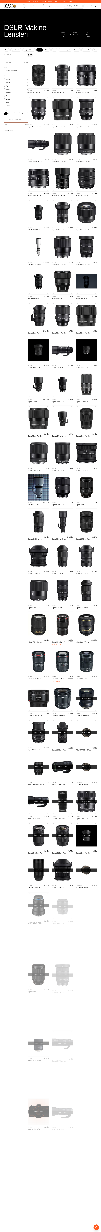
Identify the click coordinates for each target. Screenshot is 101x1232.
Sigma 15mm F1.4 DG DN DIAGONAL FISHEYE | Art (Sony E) (35, 333)
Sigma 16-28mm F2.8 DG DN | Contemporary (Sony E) (59, 853)
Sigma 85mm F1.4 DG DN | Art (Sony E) (59, 298)
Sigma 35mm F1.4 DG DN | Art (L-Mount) (83, 505)
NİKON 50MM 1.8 (81, 922)
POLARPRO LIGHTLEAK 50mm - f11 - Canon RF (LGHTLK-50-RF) (83, 1059)
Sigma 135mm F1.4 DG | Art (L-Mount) (35, 401)
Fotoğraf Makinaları (29, 50)
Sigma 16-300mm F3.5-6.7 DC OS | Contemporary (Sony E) (59, 573)
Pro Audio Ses (86, 50)
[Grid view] (28, 55)
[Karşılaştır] (87, 6)
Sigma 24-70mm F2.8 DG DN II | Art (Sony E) (83, 264)
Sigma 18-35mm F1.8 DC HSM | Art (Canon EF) (59, 750)
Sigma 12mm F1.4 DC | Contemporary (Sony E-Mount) (83, 367)
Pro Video (76, 50)
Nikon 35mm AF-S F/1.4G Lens (83, 642)
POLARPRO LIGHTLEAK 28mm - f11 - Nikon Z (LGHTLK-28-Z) (83, 750)
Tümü (6, 50)
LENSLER (17, 18)
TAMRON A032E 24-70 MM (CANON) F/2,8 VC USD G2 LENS (35, 1059)
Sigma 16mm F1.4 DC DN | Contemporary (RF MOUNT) (59, 470)
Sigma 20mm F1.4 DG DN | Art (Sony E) (83, 127)
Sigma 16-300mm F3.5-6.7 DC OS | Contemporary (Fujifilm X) (83, 608)
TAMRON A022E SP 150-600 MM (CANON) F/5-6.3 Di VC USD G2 (35, 818)
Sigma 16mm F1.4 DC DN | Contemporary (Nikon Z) (83, 436)
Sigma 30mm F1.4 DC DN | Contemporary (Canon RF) (35, 470)
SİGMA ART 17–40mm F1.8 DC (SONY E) (35, 298)
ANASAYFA (7, 18)
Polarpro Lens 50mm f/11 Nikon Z (83, 1196)
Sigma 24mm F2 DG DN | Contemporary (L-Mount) (59, 1093)
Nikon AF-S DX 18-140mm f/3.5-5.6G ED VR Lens (35, 642)
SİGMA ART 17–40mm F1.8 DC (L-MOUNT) (35, 230)
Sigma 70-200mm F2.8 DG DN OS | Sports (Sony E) (59, 367)
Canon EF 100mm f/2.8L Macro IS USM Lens (59, 642)
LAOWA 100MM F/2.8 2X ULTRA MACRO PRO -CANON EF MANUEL (59, 818)
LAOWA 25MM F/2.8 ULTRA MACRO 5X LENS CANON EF (35, 1025)
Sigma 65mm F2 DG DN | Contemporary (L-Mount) (83, 1093)
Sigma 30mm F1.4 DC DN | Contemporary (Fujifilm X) (59, 161)
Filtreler (47, 50)
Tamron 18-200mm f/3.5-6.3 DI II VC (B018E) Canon (37, 784)
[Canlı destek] (96, 1227)
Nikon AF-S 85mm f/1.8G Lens (59, 1231)
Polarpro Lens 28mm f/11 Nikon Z (59, 1196)
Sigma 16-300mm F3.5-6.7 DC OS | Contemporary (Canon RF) (35, 539)
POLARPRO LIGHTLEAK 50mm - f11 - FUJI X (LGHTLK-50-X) (83, 784)
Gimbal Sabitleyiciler (65, 50)
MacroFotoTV (57, 6)
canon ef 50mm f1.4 (34, 1128)
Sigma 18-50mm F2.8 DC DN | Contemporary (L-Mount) (59, 92)
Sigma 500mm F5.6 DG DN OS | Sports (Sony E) (59, 539)
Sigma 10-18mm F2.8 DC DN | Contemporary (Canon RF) (83, 470)
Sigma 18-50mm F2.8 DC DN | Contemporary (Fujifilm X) (59, 1025)
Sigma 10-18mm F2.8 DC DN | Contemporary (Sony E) (35, 573)
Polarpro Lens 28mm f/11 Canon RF (83, 1162)
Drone (54, 50)
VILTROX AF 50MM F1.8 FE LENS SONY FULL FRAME (59, 922)
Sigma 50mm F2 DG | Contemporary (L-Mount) (59, 195)
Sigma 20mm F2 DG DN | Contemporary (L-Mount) (83, 818)
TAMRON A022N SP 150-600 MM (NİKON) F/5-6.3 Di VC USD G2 (59, 1128)
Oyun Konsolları (16, 50)
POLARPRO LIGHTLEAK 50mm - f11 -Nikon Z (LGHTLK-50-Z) (83, 887)
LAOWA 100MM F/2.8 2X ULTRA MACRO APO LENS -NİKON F (35, 887)
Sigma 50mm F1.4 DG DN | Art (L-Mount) (59, 333)
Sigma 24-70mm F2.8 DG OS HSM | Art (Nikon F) (83, 195)
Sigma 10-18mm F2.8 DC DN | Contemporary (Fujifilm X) (59, 887)
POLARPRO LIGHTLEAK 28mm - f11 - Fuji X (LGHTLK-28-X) (83, 990)
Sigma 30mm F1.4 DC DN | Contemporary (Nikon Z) (35, 608)
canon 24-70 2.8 (81, 1025)
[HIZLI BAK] (38, 75)
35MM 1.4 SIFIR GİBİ (35, 1093)
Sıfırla (26, 62)
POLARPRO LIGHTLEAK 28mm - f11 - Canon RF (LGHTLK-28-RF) (35, 1162)
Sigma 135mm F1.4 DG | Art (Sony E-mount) (59, 436)
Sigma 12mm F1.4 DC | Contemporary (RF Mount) (35, 367)
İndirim (17, 113)
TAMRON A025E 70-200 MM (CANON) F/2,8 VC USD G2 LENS (59, 784)
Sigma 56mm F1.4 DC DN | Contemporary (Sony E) (59, 127)
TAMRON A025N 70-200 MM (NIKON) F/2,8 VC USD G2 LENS (35, 956)
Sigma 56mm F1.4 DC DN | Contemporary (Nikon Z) (83, 230)
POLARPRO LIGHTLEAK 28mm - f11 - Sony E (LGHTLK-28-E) (59, 956)
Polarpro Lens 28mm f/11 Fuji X (35, 1196)
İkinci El (50, 6)
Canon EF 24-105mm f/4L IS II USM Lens (59, 679)
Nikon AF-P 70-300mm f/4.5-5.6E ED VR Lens (83, 1231)
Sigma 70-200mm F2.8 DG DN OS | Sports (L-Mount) (35, 161)
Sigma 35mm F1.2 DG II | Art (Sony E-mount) (59, 401)
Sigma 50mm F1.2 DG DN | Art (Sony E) (59, 505)
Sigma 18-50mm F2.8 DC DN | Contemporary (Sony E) (83, 573)
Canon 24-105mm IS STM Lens (83, 679)
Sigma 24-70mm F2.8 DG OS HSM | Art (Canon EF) (35, 750)
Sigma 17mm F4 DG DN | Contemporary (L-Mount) (35, 195)
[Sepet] (95, 6)
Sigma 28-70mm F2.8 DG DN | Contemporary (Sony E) (35, 92)
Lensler (40, 50)
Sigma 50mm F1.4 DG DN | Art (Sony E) (35, 127)
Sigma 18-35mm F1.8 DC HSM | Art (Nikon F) (83, 956)
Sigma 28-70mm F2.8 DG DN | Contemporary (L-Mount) (83, 539)
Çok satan (24, 113)
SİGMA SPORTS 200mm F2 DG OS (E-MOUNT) (35, 505)
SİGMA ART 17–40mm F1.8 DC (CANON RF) (83, 298)
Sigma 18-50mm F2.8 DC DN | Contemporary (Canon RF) (59, 230)
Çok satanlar (44, 6)
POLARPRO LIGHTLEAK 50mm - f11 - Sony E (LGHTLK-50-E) (59, 1162)
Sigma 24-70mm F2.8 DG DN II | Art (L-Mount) (59, 990)
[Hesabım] (91, 6)
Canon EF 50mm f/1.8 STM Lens (35, 715)
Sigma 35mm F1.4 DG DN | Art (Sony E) (35, 990)
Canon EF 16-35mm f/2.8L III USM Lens (35, 679)
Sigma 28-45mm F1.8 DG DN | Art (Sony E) (59, 608)
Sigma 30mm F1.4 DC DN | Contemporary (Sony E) (83, 161)
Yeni (39, 6)
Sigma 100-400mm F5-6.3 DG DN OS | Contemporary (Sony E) (59, 1059)
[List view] (31, 55)
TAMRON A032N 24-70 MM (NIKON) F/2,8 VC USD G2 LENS (83, 715)
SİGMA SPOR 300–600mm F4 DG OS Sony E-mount (35, 264)
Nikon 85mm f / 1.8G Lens (35, 1231)
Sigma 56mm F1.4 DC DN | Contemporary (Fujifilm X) (35, 436)
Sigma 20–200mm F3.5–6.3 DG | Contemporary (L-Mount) (35, 853)
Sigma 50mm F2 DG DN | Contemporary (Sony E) (83, 92)
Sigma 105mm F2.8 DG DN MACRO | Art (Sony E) (83, 401)
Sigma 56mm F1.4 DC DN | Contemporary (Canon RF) (83, 333)
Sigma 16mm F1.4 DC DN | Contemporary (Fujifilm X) (83, 1128)
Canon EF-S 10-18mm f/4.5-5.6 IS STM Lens (59, 715)
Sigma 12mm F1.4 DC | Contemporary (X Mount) (83, 853)
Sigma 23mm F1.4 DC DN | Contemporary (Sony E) (59, 264)
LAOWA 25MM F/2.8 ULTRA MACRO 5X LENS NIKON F (35, 922)
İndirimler (33, 6)
